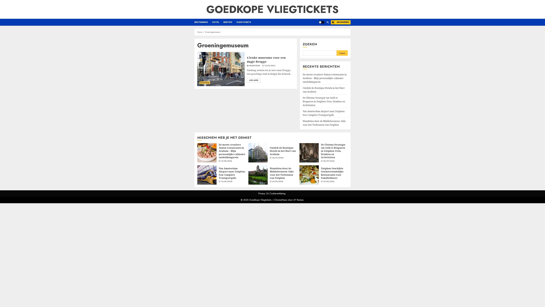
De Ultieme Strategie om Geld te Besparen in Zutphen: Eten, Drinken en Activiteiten (324, 101)
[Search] (327, 22)
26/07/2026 (278, 158)
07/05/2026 (329, 182)
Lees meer (253, 80)
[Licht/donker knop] (321, 22)
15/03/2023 (269, 66)
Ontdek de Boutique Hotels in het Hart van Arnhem (258, 152)
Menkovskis (254, 66)
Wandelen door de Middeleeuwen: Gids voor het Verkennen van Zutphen (258, 175)
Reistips (227, 22)
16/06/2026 (226, 182)
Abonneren (343, 22)
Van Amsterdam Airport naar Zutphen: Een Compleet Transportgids (207, 175)
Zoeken (310, 44)
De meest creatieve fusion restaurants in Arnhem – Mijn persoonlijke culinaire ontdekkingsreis (325, 78)
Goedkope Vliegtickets (272, 9)
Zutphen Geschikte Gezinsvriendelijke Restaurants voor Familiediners (309, 175)
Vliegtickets (243, 22)
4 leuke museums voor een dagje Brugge (221, 69)
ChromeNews (280, 200)
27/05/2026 (277, 182)
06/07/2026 (329, 161)
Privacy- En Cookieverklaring (271, 193)
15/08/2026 (226, 161)
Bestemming (201, 22)
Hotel (215, 22)
